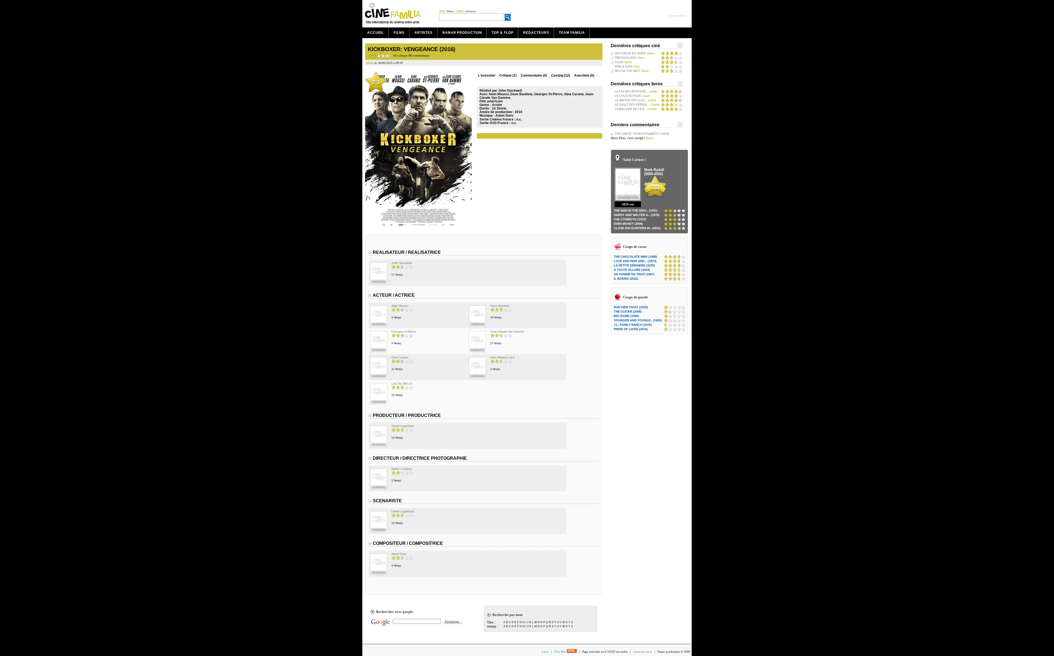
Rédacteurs (536, 33)
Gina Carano (399, 357)
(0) (534, 75)
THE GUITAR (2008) (628, 311)
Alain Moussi (399, 305)
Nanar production (462, 33)
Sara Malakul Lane (502, 357)
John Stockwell (401, 263)
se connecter (677, 15)
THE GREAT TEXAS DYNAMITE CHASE (642, 133)
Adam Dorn (504, 115)
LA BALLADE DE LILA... (630, 109)
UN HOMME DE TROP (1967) (634, 274)
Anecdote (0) (584, 75)
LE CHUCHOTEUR (628, 95)
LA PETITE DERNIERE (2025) (634, 265)
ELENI (619, 62)
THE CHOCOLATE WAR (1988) (635, 256)
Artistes (423, 33)
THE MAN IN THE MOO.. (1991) (636, 210)
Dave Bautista (499, 305)
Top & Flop (502, 33)
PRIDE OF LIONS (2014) (631, 329)
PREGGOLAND (625, 57)
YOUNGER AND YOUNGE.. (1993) (638, 320)
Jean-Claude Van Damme (507, 331)
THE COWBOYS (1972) (630, 219)
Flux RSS (560, 651)
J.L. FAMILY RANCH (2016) (633, 324)
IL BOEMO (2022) (626, 278)
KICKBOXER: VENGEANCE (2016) (411, 49)
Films (399, 33)
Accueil (375, 33)
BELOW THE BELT (627, 70)
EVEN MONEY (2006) (628, 223)
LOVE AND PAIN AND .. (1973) (635, 261)
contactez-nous (642, 651)
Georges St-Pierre (403, 331)
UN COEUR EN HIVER (630, 53)
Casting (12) (560, 75)
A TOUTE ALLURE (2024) (632, 269)
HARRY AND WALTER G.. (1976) (637, 215)
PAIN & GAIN (623, 66)
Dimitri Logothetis (402, 426)
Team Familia (572, 33)
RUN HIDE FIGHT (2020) (631, 307)
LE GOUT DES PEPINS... (632, 104)
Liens (545, 651)
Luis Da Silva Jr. (402, 383)
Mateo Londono (401, 468)
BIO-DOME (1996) (626, 316)
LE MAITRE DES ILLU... (631, 100)
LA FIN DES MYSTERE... (631, 91)
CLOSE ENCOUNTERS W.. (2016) (637, 228)
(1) (508, 75)
